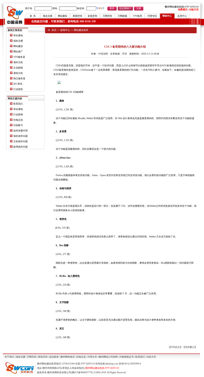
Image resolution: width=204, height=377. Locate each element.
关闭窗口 (189, 347)
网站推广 (18, 51)
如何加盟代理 (20, 130)
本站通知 (18, 35)
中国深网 (103, 53)
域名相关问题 (20, 136)
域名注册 (47, 16)
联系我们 (18, 103)
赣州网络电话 (67, 356)
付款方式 (151, 356)
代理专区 (152, 16)
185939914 (135, 363)
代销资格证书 (126, 356)
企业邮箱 (18, 67)
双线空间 (43, 356)
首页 (54, 30)
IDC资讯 (17, 83)
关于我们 (9, 356)
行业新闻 (18, 114)
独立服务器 (19, 78)
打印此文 (175, 347)
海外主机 (18, 62)
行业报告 (18, 89)
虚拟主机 (18, 73)
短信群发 (54, 356)
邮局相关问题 (20, 146)
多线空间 (92, 16)
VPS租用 (137, 16)
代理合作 (92, 356)
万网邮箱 (122, 16)
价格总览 (18, 119)
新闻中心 (65, 30)
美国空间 (77, 16)
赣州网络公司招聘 (108, 356)
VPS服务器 (19, 57)
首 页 (33, 16)
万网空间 (107, 16)
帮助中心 (167, 16)
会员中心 (182, 16)
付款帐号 (18, 125)
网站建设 (62, 16)
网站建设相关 (81, 30)
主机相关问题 (20, 141)
